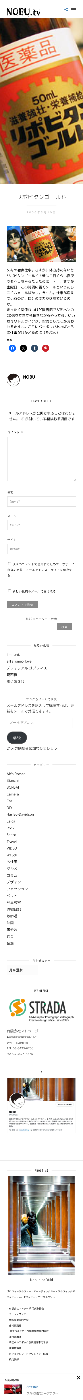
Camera (13, 794)
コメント (15, 432)
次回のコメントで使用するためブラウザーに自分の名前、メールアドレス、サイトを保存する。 (41, 569)
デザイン (14, 882)
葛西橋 (12, 674)
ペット (12, 895)
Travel (12, 841)
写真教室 (14, 902)
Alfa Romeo (16, 773)
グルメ (12, 868)
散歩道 (12, 916)
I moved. (13, 654)
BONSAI (13, 787)
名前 (10, 492)
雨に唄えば (15, 681)
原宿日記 (14, 909)
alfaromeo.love (19, 661)
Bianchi (13, 780)
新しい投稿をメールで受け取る (34, 591)
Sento (11, 834)
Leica (11, 821)
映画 (10, 922)
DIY (9, 807)
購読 (17, 737)
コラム (12, 875)
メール (12, 515)
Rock (10, 828)
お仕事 (12, 861)
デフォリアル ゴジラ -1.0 (27, 668)
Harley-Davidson (20, 814)
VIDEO (12, 848)
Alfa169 (32, 1387)
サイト (12, 539)
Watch (12, 855)
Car (9, 800)
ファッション (17, 889)
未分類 (12, 929)
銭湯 (10, 943)
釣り (10, 936)
